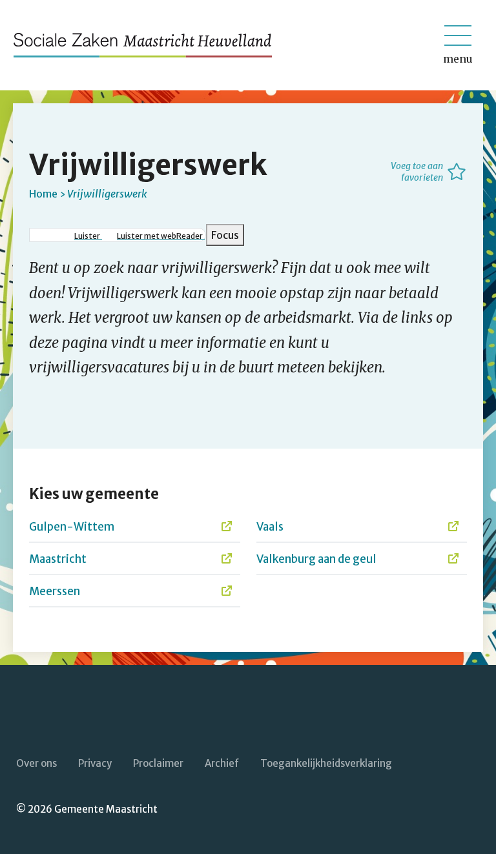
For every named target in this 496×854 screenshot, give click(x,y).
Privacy (95, 763)
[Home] (149, 45)
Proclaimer (158, 763)
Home (43, 193)
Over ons (36, 763)
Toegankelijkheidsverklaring (326, 763)
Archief (222, 763)
